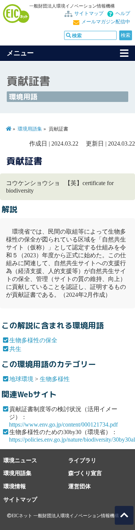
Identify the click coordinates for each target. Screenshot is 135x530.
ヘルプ (123, 13)
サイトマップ (89, 13)
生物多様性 (55, 379)
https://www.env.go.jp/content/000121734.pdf (63, 424)
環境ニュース (20, 460)
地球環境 (21, 379)
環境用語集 (30, 129)
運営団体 (79, 486)
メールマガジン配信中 (105, 21)
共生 (15, 349)
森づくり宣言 (85, 473)
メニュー (20, 53)
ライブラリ (82, 460)
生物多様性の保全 (33, 340)
